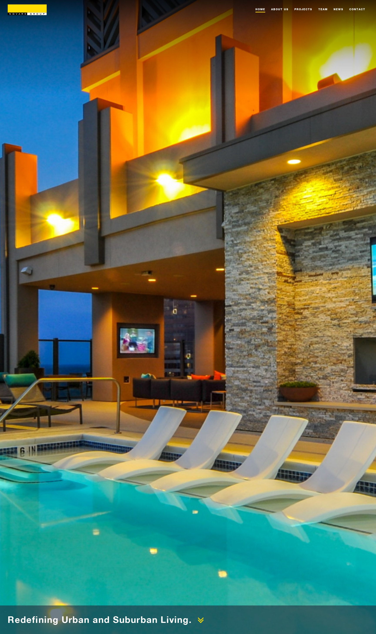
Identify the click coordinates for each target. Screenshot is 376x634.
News (338, 9)
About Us (280, 9)
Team (323, 9)
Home (260, 9)
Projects (303, 9)
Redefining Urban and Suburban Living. (99, 619)
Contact (357, 9)
